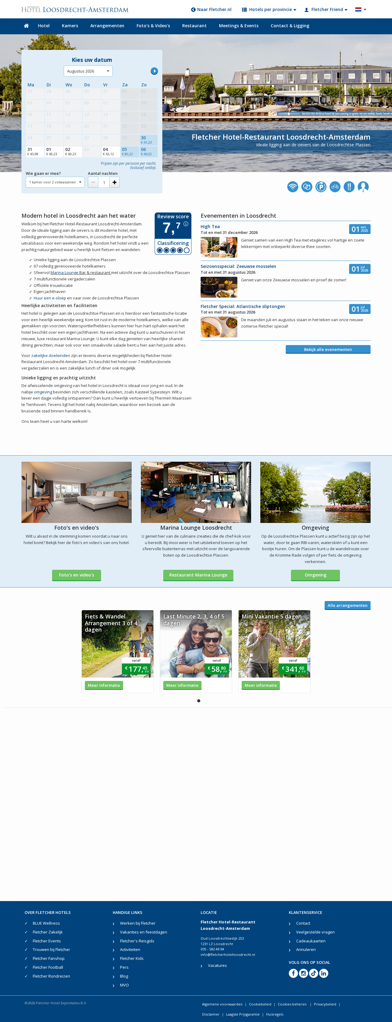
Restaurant (194, 25)
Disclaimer (211, 1014)
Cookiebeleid (260, 1004)
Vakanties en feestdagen (143, 932)
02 (70, 151)
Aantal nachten (103, 173)
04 (108, 151)
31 (32, 151)
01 (51, 151)
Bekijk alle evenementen (328, 349)
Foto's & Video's (153, 25)
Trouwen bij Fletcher (51, 949)
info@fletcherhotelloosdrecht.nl (228, 954)
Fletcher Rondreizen (51, 976)
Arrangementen (107, 25)
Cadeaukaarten (311, 941)
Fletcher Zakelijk (48, 932)
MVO (124, 985)
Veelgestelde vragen (315, 932)
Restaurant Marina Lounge (198, 575)
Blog (124, 976)
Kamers (70, 25)
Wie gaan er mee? (43, 173)
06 (146, 151)
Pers (124, 967)
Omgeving (315, 575)
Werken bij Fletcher (138, 923)
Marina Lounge (64, 272)
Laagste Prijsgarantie (243, 1014)
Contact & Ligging (290, 25)
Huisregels (274, 1014)
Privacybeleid (325, 1004)
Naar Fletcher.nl (214, 9)
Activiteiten (130, 949)
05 (127, 151)
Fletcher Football (48, 967)
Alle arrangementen (348, 605)
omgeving (43, 392)
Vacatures (217, 965)
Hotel (44, 25)
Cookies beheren (292, 1004)
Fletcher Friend (327, 9)
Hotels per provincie (270, 9)
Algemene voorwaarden (222, 1004)
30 (146, 140)
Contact (303, 923)
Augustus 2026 (80, 71)
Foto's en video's (76, 575)
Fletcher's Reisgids (137, 941)
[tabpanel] (117, 651)
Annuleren (306, 949)
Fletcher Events (47, 941)
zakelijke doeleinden (50, 355)
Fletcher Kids (132, 958)
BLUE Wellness (46, 923)
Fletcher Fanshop (49, 958)
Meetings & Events (238, 25)
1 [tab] (198, 700)
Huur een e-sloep (50, 298)
